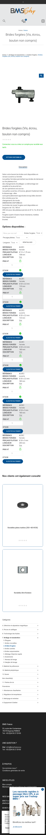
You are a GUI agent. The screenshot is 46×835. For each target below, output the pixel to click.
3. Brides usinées (9, 649)
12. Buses (5, 674)
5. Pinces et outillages (9, 629)
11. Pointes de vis (8, 682)
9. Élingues (7, 640)
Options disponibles (13, 157)
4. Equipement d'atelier (9, 702)
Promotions (6, 686)
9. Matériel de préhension (10, 666)
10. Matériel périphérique (10, 670)
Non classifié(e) (7, 678)
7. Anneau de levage (10, 660)
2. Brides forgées (31, 55)
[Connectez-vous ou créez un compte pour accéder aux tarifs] (20, 261)
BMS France (6, 801)
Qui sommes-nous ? (9, 768)
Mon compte (7, 784)
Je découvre (17, 827)
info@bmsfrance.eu (13, 747)
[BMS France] (23, 10)
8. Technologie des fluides (11, 633)
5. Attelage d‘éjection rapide (13, 654)
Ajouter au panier (13, 274)
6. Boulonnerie (8, 657)
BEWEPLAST (7, 808)
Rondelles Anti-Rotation (22, 593)
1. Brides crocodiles (10, 643)
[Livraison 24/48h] (20, 270)
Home (20, 30)
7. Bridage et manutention (16, 55)
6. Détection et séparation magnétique (15, 625)
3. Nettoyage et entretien (10, 698)
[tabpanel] (23, 94)
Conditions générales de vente (13, 770)
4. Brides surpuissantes (11, 651)
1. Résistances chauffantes (11, 690)
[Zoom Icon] (41, 76)
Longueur (6, 242)
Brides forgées (29, 233)
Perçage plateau (9, 238)
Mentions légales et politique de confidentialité (19, 787)
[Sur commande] (19, 427)
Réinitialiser (27, 242)
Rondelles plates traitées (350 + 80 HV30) (23, 527)
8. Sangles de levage (10, 662)
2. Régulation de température (11, 694)
